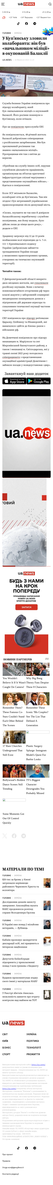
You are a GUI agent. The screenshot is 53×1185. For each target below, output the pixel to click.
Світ (5, 1034)
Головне (6, 33)
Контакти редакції (10, 1174)
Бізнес (6, 1048)
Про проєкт (7, 1154)
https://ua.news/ (38, 1064)
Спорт (6, 1054)
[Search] (50, 4)
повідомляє (17, 126)
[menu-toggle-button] (3, 4)
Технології (33, 1048)
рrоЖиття (33, 1054)
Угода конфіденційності (13, 1167)
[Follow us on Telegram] (34, 23)
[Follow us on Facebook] (26, 23)
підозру (30, 318)
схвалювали (41, 282)
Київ (5, 1041)
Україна (18, 33)
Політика (32, 1041)
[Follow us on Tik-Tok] (18, 23)
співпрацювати (11, 357)
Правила (6, 1161)
